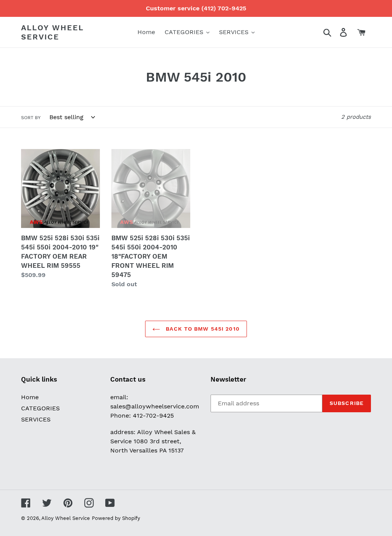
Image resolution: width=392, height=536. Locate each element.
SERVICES (36, 419)
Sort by (31, 117)
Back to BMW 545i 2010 (202, 329)
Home (30, 397)
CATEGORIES (40, 408)
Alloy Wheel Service (52, 32)
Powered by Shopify (116, 518)
